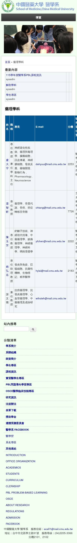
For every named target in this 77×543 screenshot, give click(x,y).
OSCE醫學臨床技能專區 (20, 391)
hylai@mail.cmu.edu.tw (49, 270)
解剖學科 (11, 85)
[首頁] (38, 11)
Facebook (13, 523)
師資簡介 (11, 358)
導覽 (38, 17)
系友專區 (11, 442)
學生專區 (11, 95)
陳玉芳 (7, 241)
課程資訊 (11, 371)
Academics (13, 467)
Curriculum (14, 480)
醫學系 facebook (17, 429)
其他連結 (11, 448)
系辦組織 (11, 352)
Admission (13, 517)
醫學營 (10, 436)
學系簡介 (11, 345)
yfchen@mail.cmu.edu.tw (50, 241)
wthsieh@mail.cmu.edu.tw (51, 298)
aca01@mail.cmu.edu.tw (58, 529)
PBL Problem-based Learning (26, 492)
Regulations (15, 511)
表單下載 (11, 410)
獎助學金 (11, 416)
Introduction (16, 455)
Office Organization (20, 461)
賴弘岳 (7, 271)
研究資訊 (11, 397)
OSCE (9, 498)
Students (12, 473)
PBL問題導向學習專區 (19, 384)
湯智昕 (7, 207)
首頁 (7, 62)
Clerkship (13, 486)
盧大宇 (7, 164)
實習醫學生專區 (15, 378)
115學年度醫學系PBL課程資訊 (23, 75)
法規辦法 (11, 404)
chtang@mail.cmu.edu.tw (50, 207)
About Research (18, 505)
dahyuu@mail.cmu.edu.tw (51, 164)
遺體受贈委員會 (15, 423)
